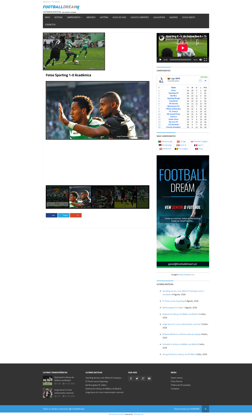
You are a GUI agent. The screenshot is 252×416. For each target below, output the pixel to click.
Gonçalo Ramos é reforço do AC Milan (178, 354)
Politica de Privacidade (180, 384)
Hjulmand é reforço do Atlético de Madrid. (64, 379)
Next (154, 133)
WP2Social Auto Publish (117, 414)
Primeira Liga (166, 141)
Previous (41, 133)
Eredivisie (166, 148)
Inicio (47, 17)
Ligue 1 (201, 144)
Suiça (200, 148)
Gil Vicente (173, 104)
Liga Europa (159, 17)
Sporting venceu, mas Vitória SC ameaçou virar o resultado (111, 377)
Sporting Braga (173, 98)
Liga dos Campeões (140, 17)
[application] (183, 48)
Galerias (173, 17)
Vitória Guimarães (173, 109)
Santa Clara (173, 119)
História (104, 17)
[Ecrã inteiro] (205, 59)
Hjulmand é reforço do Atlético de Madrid (180, 314)
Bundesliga (167, 144)
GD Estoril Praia (173, 114)
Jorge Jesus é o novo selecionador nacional (181, 324)
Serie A (183, 144)
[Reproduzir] (160, 59)
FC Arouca (173, 111)
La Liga (183, 141)
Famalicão (173, 101)
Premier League (201, 141)
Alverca (173, 117)
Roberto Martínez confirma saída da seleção (181, 334)
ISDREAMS (195, 408)
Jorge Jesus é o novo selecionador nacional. (64, 391)
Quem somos (177, 377)
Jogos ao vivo (119, 17)
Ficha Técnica (176, 381)
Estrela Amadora (173, 127)
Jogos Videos (188, 17)
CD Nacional (173, 125)
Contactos (50, 24)
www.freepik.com (186, 274)
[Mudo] (200, 59)
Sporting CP (173, 93)
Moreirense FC (173, 106)
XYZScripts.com (138, 414)
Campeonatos (73, 17)
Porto (173, 91)
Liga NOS (175, 78)
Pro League (183, 148)
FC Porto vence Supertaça (173, 300)
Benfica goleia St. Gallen (172, 307)
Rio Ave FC (173, 122)
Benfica (173, 96)
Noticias (59, 17)
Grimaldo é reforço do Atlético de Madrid (180, 344)
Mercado (91, 17)
